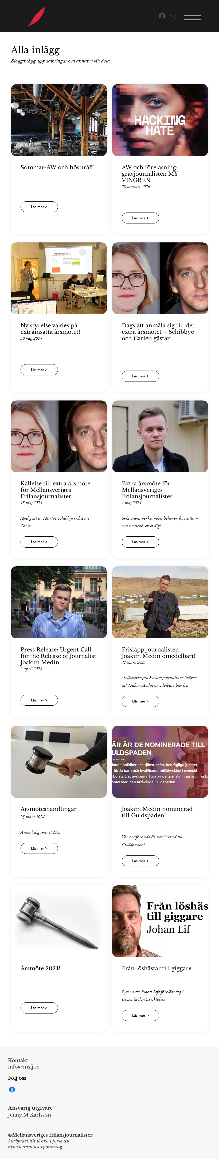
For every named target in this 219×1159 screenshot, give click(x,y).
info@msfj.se (23, 1067)
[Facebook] (12, 1090)
